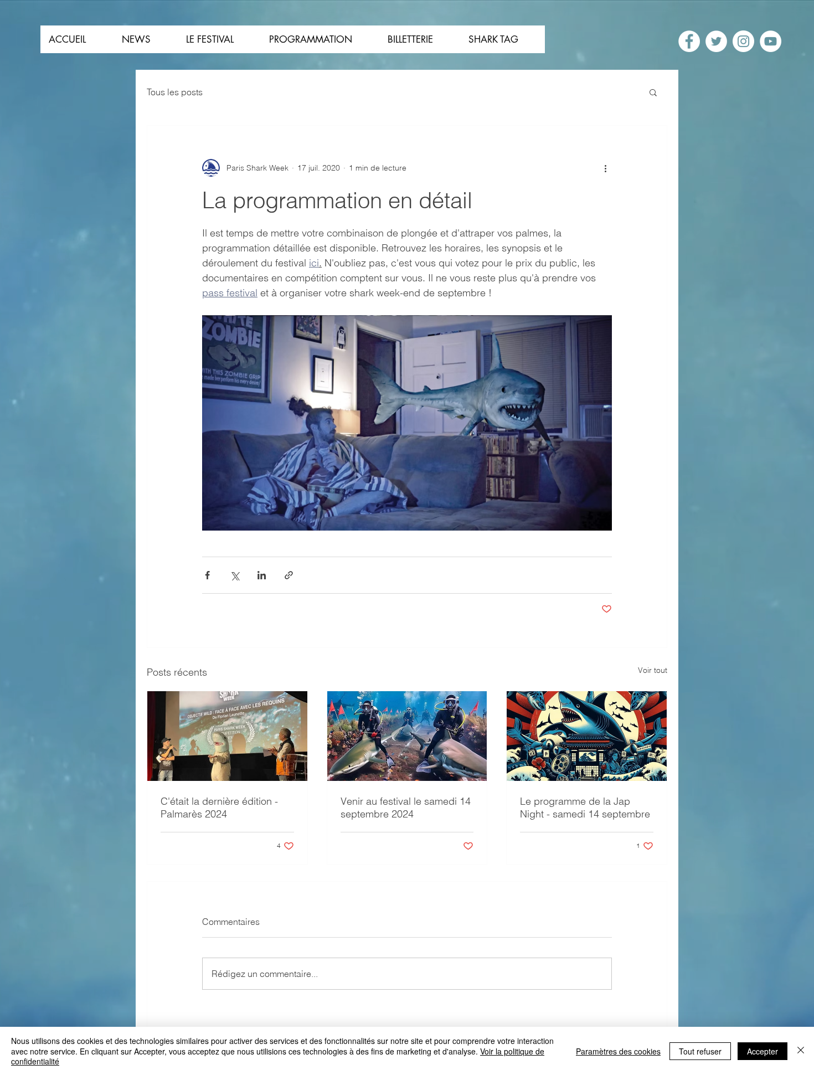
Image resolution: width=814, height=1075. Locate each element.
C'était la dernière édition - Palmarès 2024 (219, 807)
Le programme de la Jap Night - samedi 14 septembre (585, 807)
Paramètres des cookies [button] (618, 1051)
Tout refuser (700, 1051)
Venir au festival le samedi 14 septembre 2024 (406, 807)
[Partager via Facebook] (207, 575)
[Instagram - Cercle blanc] (743, 41)
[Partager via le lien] (289, 575)
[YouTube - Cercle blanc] (770, 41)
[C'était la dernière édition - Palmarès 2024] (227, 736)
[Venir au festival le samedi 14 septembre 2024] (407, 736)
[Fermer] (800, 1051)
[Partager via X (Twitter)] (234, 575)
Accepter (762, 1051)
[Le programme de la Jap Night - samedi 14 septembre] (587, 736)
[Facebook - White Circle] (689, 41)
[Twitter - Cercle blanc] (716, 41)
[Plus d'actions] (605, 167)
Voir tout (652, 670)
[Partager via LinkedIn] (261, 575)
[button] (653, 92)
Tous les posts (175, 91)
